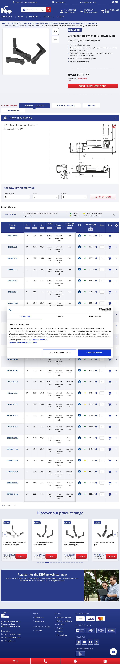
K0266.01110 (12, 382)
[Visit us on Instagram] (96, 642)
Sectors (60, 17)
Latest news (39, 621)
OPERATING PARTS (14, 23)
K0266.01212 (12, 404)
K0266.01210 (12, 393)
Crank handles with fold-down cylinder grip (24, 26)
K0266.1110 (12, 247)
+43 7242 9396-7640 (12, 634)
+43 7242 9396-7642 (12, 637)
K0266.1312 (12, 281)
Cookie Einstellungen (58, 353)
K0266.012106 (12, 460)
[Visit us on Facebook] (90, 642)
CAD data (60, 624)
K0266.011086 (12, 438)
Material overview (63, 617)
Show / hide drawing (20, 118)
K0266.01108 (12, 370)
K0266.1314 (12, 292)
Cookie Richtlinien (40, 340)
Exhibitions (39, 617)
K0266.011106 (12, 449)
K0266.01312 (12, 415)
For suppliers (61, 635)
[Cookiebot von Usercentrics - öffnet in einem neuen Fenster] (100, 309)
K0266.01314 (12, 427)
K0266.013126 (12, 483)
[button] (38, 562)
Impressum (14, 342)
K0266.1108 (12, 236)
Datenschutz (25, 342)
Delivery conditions (64, 621)
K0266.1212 (12, 269)
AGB (35, 342)
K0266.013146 (12, 494)
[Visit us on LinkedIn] (78, 642)
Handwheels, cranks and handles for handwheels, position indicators (53, 23)
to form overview (10, 105)
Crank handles (91, 23)
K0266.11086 (12, 303)
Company (33, 17)
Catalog (59, 628)
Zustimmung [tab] (24, 316)
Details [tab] (60, 316)
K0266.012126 (12, 472)
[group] (15, 540)
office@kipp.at (10, 641)
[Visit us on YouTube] (84, 642)
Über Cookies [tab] (95, 316)
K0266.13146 (12, 359)
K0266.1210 (12, 258)
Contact (59, 631)
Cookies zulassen (94, 353)
